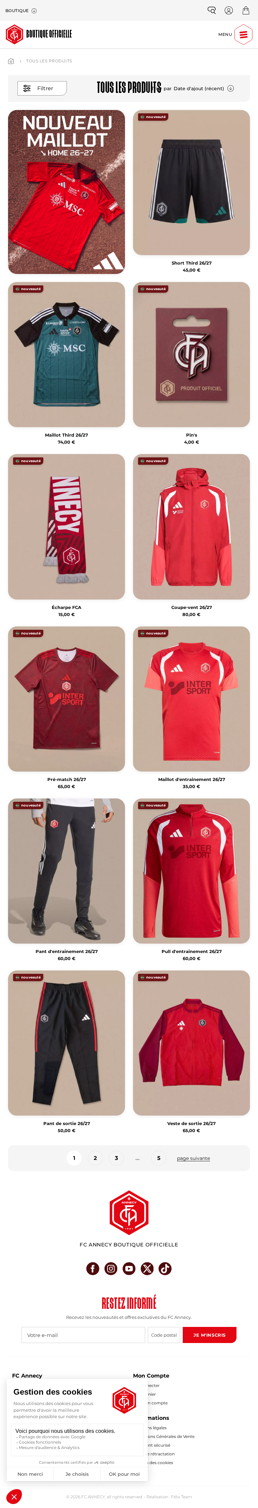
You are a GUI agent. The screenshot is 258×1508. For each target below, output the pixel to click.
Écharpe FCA (66, 607)
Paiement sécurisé (151, 1445)
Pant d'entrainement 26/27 (67, 951)
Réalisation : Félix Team (169, 1496)
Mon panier (144, 1394)
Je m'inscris (209, 1335)
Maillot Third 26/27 (66, 435)
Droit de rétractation (154, 1453)
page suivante (193, 1158)
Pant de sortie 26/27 (66, 1123)
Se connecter (146, 1385)
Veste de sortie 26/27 (191, 1123)
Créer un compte (150, 1402)
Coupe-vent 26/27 (191, 607)
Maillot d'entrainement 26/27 (191, 779)
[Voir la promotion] (66, 192)
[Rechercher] (211, 10)
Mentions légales (150, 1427)
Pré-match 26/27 (66, 779)
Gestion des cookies (153, 1462)
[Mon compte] (228, 10)
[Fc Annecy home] (129, 1213)
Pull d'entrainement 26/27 (192, 951)
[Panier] (246, 10)
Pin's (191, 435)
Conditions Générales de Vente (164, 1436)
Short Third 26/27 (192, 263)
